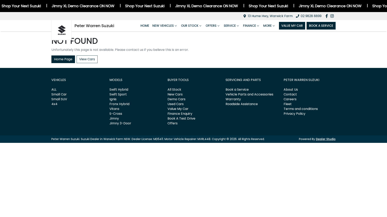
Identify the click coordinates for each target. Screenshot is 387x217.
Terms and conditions (301, 108)
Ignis (113, 99)
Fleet (288, 104)
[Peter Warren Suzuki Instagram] (333, 16)
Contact (290, 94)
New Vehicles (163, 26)
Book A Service (321, 26)
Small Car (59, 94)
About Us (291, 89)
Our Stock (189, 26)
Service (230, 26)
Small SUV (59, 99)
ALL (53, 89)
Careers (290, 99)
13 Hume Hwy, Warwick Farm (270, 16)
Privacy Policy (294, 113)
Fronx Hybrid (119, 104)
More (267, 26)
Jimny (114, 118)
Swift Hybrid (118, 89)
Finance (249, 26)
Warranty (233, 99)
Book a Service (237, 89)
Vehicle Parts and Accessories (249, 94)
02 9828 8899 (311, 16)
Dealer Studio (326, 139)
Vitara (114, 108)
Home (144, 26)
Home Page (63, 59)
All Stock (174, 89)
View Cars (87, 59)
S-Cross (115, 113)
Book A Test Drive (181, 118)
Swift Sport (118, 94)
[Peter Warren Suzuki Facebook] (327, 16)
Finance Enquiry (179, 113)
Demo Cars (176, 99)
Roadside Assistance (242, 104)
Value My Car (292, 26)
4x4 (54, 104)
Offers (211, 26)
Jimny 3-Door (120, 123)
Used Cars (175, 104)
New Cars (175, 94)
